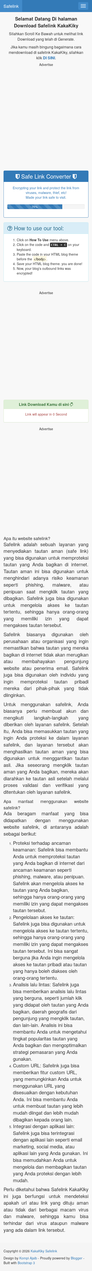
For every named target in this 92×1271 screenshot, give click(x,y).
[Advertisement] (46, 120)
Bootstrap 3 (26, 1262)
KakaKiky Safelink (44, 1251)
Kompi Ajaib (28, 1258)
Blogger (76, 1258)
